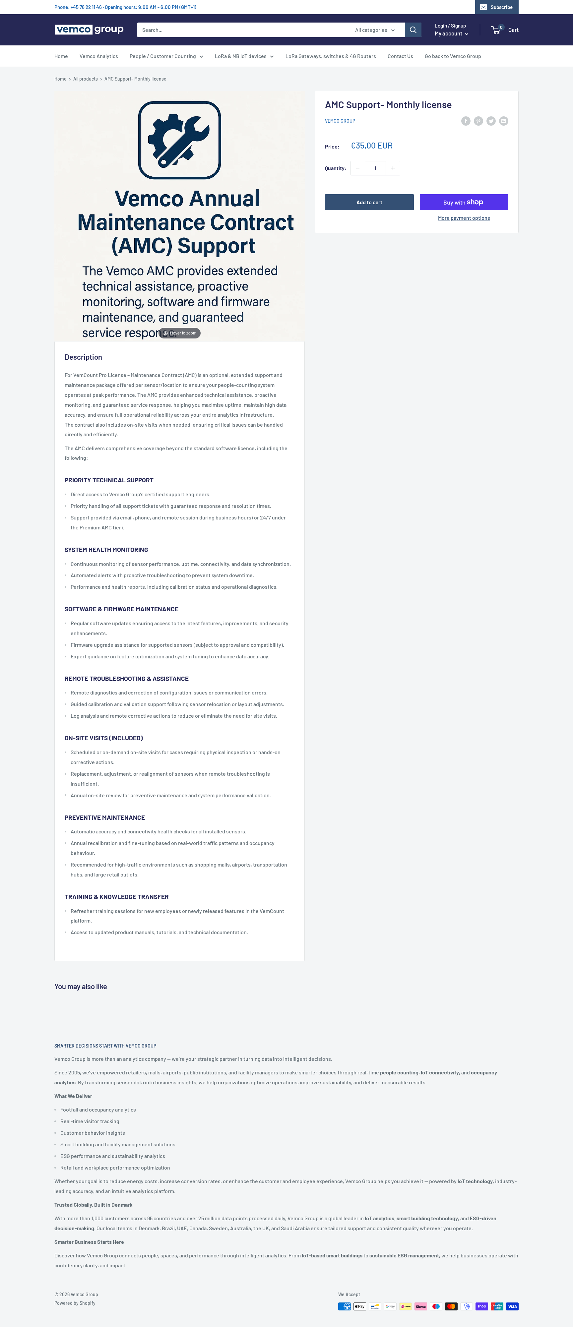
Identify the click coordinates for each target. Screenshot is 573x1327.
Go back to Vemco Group (453, 56)
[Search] (413, 30)
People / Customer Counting (163, 56)
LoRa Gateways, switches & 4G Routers (331, 56)
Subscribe (502, 7)
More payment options (464, 217)
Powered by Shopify (75, 1303)
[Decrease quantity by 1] (358, 168)
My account (449, 33)
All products (85, 79)
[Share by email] (503, 120)
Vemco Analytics (99, 56)
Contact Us (400, 56)
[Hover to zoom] (179, 215)
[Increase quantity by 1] (393, 168)
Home (61, 56)
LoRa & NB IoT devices (241, 56)
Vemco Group (340, 121)
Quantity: (336, 168)
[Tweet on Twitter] (491, 120)
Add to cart (369, 202)
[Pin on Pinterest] (478, 120)
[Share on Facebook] (466, 120)
